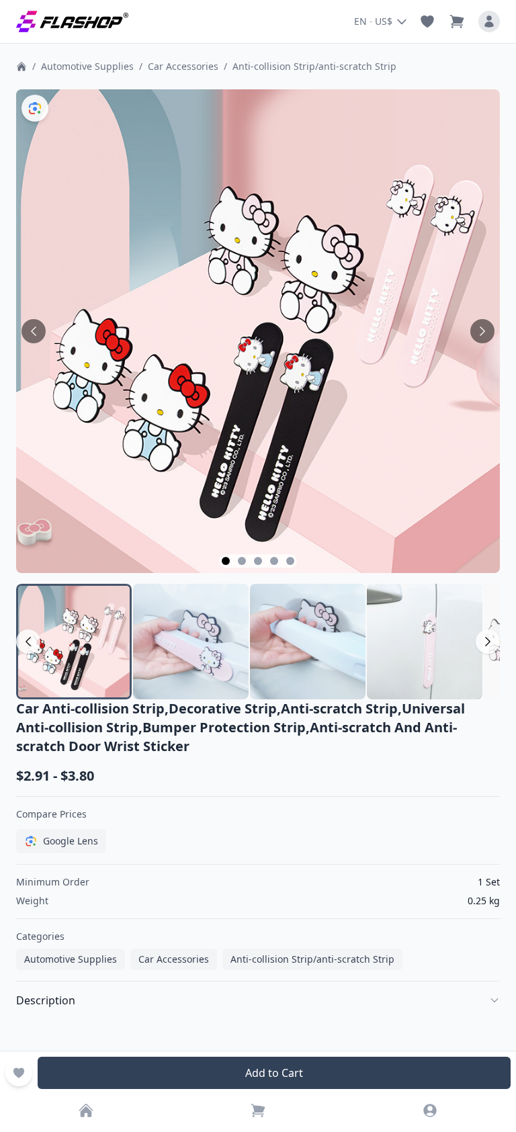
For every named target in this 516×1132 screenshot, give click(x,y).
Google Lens (70, 840)
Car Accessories (183, 66)
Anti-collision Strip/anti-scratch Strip (314, 66)
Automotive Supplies (87, 66)
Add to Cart (274, 1072)
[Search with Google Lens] (35, 108)
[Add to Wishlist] (18, 1072)
